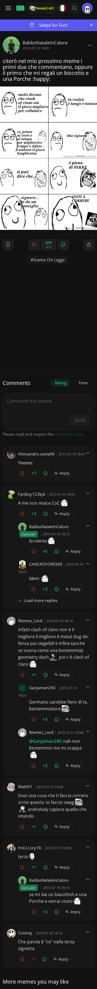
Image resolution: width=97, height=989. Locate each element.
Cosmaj (25, 932)
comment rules (69, 434)
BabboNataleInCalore (45, 42)
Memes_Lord (30, 620)
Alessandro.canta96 (36, 454)
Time (83, 382)
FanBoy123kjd (31, 494)
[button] (74, 8)
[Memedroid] (19, 8)
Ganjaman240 (42, 687)
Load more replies (40, 600)
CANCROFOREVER (45, 564)
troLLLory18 (29, 847)
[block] (90, 45)
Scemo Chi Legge (49, 259)
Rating (61, 382)
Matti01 (25, 786)
